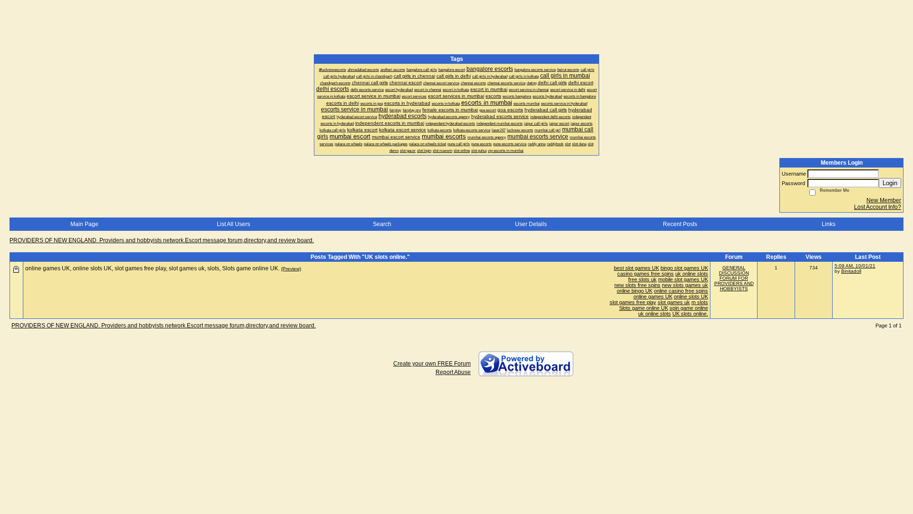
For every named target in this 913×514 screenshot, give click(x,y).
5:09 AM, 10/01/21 (855, 265)
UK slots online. (690, 313)
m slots (699, 302)
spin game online (689, 308)
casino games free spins (645, 274)
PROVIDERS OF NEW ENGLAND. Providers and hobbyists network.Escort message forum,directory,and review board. (162, 240)
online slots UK (691, 296)
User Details (531, 224)
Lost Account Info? (877, 207)
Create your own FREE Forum (432, 363)
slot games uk (674, 302)
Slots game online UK (643, 308)
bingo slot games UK (684, 268)
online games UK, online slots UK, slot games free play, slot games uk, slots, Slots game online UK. (152, 268)
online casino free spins (681, 291)
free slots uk (642, 279)
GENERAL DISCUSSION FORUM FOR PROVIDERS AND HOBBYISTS (734, 278)
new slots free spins (637, 285)
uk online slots (691, 274)
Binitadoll (851, 271)
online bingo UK (634, 291)
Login (890, 183)
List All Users (233, 224)
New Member (883, 200)
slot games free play (633, 302)
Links (828, 224)
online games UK (652, 296)
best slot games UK (636, 268)
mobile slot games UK (683, 279)
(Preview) (291, 268)
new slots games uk (685, 285)
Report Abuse (453, 372)
